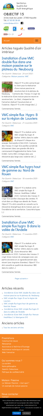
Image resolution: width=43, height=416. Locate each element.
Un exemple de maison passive (14, 386)
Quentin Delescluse (10, 369)
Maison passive (17, 76)
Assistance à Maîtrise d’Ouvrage (16, 346)
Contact (5, 396)
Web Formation (8, 352)
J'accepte (17, 413)
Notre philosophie (9, 366)
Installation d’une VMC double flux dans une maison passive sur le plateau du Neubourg (18, 63)
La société (6, 363)
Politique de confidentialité (13, 372)
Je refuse (27, 413)
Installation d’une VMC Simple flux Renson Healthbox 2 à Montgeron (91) (21, 315)
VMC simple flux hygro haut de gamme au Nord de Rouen (21, 170)
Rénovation (6, 343)
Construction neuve (10, 341)
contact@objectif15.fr (11, 23)
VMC (26, 76)
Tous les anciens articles (13, 327)
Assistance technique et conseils (15, 349)
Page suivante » (21, 278)
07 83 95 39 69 (13, 20)
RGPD (22, 407)
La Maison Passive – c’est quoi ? (15, 383)
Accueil (7, 40)
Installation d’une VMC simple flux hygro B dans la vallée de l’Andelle (21, 226)
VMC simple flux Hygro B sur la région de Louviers (20, 116)
